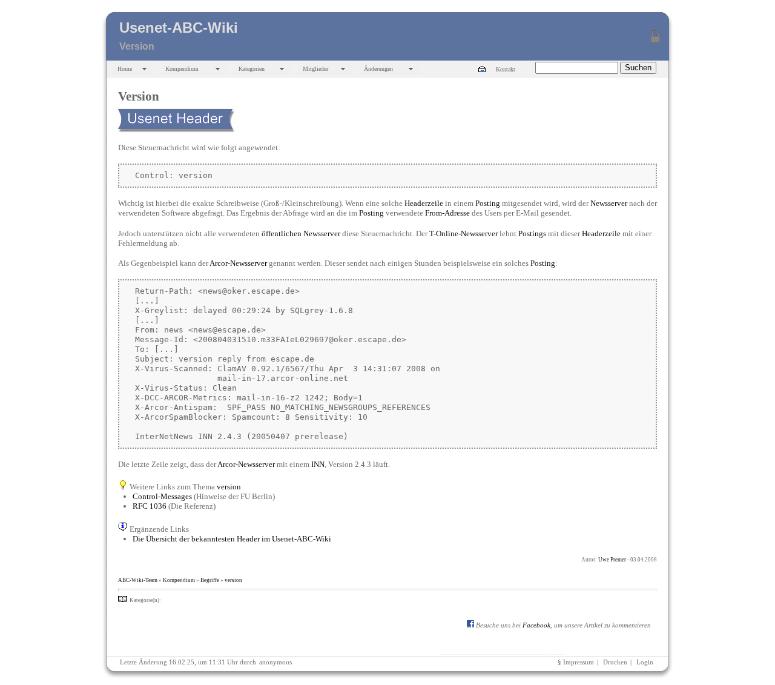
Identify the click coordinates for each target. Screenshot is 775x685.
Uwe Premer (612, 560)
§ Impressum (576, 662)
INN (318, 464)
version (229, 486)
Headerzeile (423, 203)
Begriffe (209, 580)
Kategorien (252, 68)
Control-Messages (162, 496)
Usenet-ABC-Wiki (178, 27)
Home (124, 68)
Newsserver (608, 203)
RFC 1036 (150, 506)
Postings (532, 233)
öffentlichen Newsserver (301, 233)
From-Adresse (447, 212)
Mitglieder (315, 68)
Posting (487, 203)
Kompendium (182, 68)
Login (644, 662)
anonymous (275, 662)
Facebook (536, 625)
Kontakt (505, 69)
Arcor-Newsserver (238, 263)
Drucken (615, 662)
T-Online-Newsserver (463, 233)
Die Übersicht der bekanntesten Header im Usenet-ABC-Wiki (232, 538)
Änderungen (378, 68)
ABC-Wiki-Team (137, 580)
